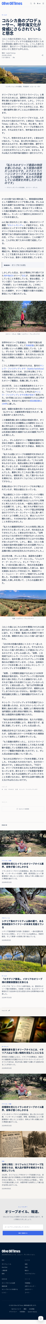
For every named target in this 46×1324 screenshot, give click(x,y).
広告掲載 (31, 1309)
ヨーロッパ (5, 1046)
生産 (16, 789)
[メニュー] (43, 3)
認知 (3, 1273)
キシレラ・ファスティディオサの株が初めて (21, 393)
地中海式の (9, 275)
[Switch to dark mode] (34, 3)
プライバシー (13, 1312)
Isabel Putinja (10, 53)
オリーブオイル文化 (19, 265)
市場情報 (27, 1283)
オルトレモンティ (16, 225)
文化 (24, 275)
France (11, 789)
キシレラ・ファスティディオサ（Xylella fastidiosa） (23, 367)
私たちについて (16, 1309)
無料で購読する (23, 1233)
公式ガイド (28, 1289)
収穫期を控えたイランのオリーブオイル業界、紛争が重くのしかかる (23, 865)
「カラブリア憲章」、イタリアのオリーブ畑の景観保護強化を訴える (22, 980)
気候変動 (30, 345)
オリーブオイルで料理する (10, 1289)
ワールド (4, 15)
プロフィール (6, 918)
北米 (3, 1161)
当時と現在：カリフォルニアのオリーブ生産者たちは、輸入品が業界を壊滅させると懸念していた (23, 1167)
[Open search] (31, 3)
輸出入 (27, 1270)
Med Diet (4, 1267)
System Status (32, 1312)
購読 (25, 1309)
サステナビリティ (30, 1273)
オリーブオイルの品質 (8, 1283)
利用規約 (22, 1312)
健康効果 (4, 1286)
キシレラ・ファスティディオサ (28, 789)
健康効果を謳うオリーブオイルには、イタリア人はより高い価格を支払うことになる (23, 1051)
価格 (26, 1264)
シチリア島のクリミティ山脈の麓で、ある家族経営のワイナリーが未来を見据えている (23, 924)
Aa (14, 57)
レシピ (4, 1292)
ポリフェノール (6, 1264)
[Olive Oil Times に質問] (40, 1318)
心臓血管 (4, 1270)
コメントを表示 (24, 809)
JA (40, 3)
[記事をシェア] (42, 55)
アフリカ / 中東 (6, 860)
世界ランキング (29, 1286)
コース (27, 1292)
